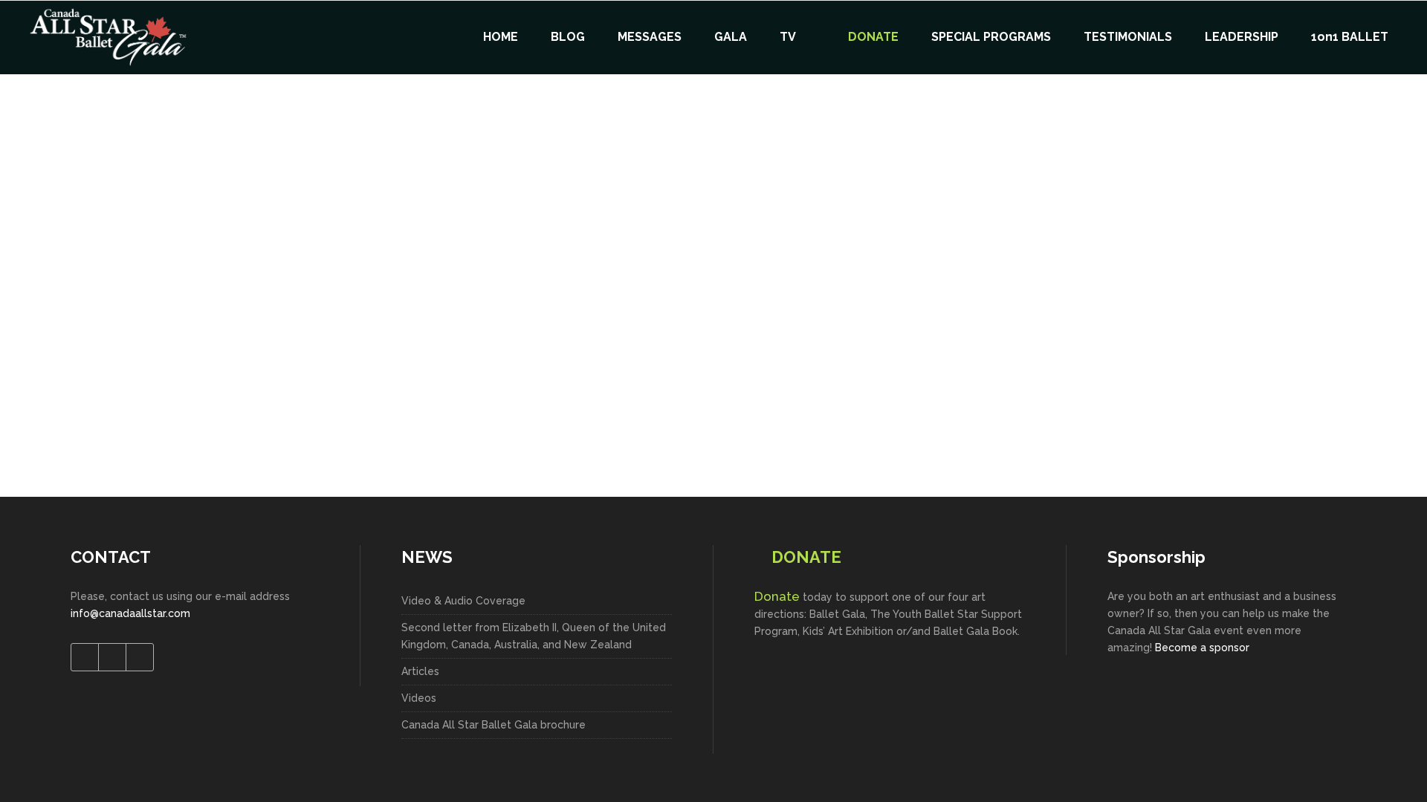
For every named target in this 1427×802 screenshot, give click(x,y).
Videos (418, 698)
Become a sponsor (1202, 647)
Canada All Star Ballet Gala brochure (493, 725)
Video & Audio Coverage (463, 601)
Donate (777, 596)
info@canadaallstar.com (130, 613)
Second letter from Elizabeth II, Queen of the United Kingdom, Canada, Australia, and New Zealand (533, 636)
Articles (420, 671)
